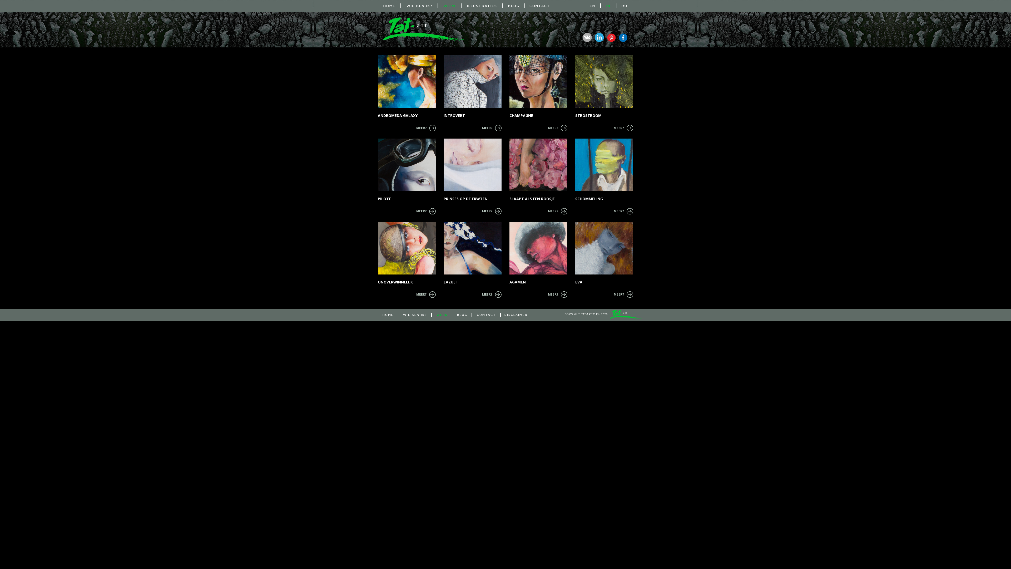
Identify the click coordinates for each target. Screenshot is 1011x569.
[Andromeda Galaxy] (407, 81)
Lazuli (450, 281)
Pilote (384, 198)
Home (389, 5)
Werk (450, 5)
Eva (578, 281)
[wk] (587, 37)
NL (609, 5)
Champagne (521, 115)
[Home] (423, 40)
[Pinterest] (611, 37)
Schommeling (589, 198)
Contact (539, 5)
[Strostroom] (604, 81)
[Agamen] (538, 248)
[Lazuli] (473, 248)
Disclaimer (516, 315)
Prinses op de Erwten (466, 198)
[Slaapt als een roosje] (538, 165)
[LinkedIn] (599, 37)
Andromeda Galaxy (398, 115)
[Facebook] (622, 37)
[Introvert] (473, 81)
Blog (513, 5)
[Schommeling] (604, 165)
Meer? (421, 128)
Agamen (517, 281)
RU (624, 5)
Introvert (454, 115)
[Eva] (604, 248)
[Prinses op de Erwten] (473, 165)
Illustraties (482, 5)
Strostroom (588, 115)
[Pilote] (407, 165)
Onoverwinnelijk (395, 281)
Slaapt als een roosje (532, 198)
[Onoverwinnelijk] (407, 248)
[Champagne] (538, 81)
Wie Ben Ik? (420, 5)
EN (592, 5)
